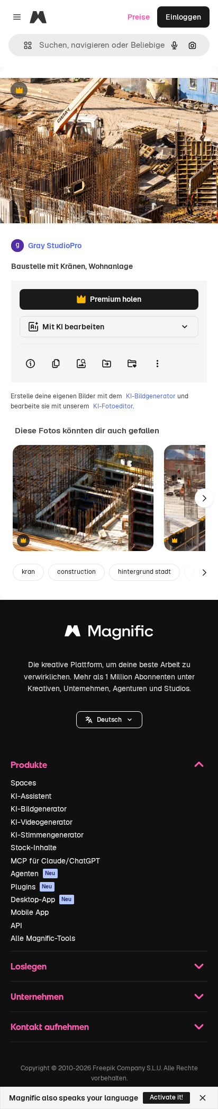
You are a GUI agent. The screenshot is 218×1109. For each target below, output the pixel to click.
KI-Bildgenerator (151, 396)
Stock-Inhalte (34, 847)
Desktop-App (41, 899)
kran (28, 571)
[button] (109, 719)
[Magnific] (109, 633)
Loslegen (29, 966)
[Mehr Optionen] (157, 363)
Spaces (23, 783)
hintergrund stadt (144, 571)
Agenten (33, 873)
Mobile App (30, 912)
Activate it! (166, 1097)
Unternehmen (37, 996)
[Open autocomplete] (23, 45)
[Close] (202, 1097)
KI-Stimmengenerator (47, 835)
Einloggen (183, 17)
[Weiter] (204, 498)
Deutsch (109, 719)
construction (76, 571)
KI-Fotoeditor (113, 406)
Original (68, 91)
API (16, 925)
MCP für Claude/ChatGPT (55, 861)
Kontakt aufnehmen (50, 1026)
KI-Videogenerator (41, 822)
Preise (139, 17)
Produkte (29, 764)
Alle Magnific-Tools (43, 938)
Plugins (31, 887)
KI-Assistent (31, 796)
